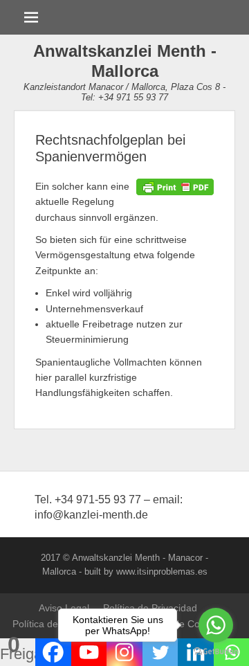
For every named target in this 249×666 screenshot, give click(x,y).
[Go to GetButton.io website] (216, 651)
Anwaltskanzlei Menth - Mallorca (124, 61)
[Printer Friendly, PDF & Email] (175, 186)
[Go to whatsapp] (216, 625)
